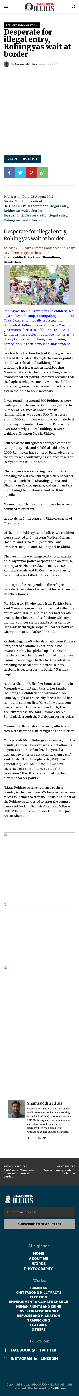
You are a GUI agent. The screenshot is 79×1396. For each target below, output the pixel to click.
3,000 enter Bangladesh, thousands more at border (20, 1173)
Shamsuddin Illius (26, 64)
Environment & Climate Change (38, 1302)
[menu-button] (6, 6)
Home (38, 1253)
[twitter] (44, 1137)
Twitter (47, 1350)
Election (38, 1297)
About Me (38, 1258)
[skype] (39, 1137)
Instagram (21, 1358)
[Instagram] (5, 1359)
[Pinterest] (31, 172)
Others (39, 1329)
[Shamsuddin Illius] (7, 64)
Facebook (20, 1350)
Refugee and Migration (21, 25)
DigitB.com (58, 1388)
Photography (38, 1269)
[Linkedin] (35, 1359)
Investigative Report (39, 1311)
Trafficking (38, 1320)
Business (38, 1288)
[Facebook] (9, 172)
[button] (73, 6)
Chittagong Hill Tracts (38, 1292)
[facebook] (28, 1137)
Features (38, 1325)
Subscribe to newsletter (39, 1224)
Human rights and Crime (38, 1306)
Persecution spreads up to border (59, 1172)
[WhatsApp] (42, 172)
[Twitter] (20, 172)
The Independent (28, 201)
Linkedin (49, 1358)
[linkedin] (34, 1137)
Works (39, 1264)
